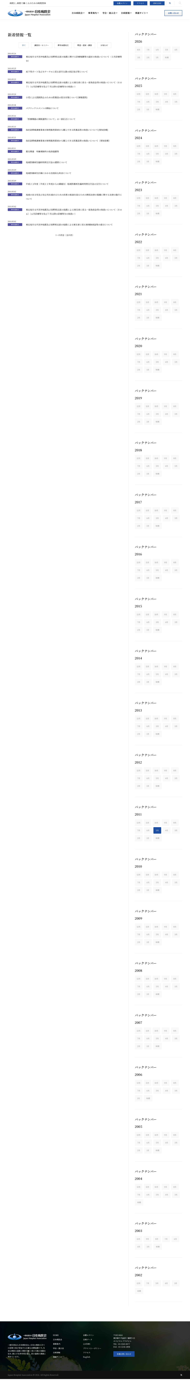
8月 (138, 49)
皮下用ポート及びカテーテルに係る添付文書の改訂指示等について (57, 71)
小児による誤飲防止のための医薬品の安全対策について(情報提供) (56, 97)
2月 (148, 57)
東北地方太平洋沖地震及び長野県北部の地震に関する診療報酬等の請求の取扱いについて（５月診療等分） (74, 58)
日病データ (87, 1339)
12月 (138, 94)
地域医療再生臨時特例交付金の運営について (46, 162)
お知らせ (104, 45)
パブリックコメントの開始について (42, 108)
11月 (147, 94)
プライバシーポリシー (92, 1348)
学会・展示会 (58, 1348)
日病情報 (56, 1352)
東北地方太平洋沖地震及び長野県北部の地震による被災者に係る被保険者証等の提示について (69, 224)
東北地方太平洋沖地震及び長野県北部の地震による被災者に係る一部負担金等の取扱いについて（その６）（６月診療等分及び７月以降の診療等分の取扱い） (74, 211)
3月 (138, 57)
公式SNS (86, 1344)
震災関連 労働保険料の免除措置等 (42, 151)
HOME (56, 1335)
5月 (166, 49)
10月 (156, 94)
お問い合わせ (173, 13)
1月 (157, 57)
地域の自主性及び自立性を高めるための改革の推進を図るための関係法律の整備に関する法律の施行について (74, 196)
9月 (165, 94)
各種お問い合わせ (124, 1354)
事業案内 (56, 1344)
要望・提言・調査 (84, 45)
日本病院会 (57, 1339)
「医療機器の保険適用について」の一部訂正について (50, 119)
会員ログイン (122, 3)
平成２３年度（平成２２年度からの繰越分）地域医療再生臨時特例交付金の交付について (67, 183)
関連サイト (57, 1357)
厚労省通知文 (63, 45)
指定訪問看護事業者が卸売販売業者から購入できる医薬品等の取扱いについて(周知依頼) (67, 129)
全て (24, 45)
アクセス (140, 3)
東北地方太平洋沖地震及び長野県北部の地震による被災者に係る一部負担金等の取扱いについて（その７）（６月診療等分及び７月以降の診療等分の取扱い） (74, 84)
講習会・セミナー (41, 45)
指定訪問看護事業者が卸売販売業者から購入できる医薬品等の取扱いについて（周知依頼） (68, 140)
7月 (148, 49)
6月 (157, 49)
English (157, 3)
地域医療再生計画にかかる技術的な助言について (48, 173)
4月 (175, 49)
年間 (167, 57)
